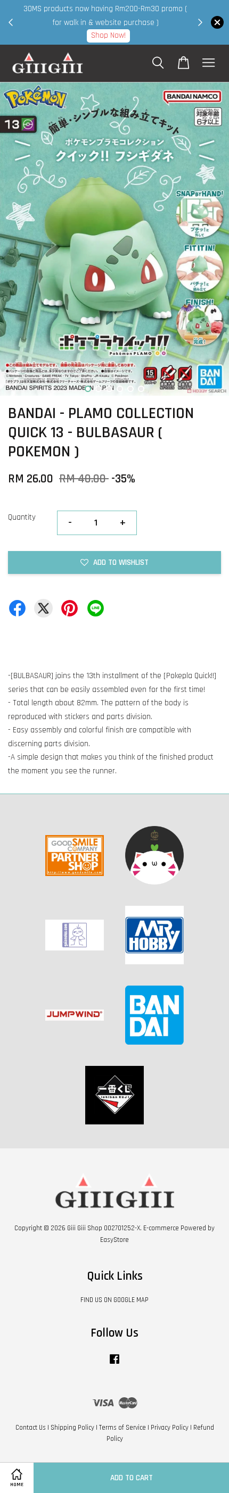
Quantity (22, 517)
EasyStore (114, 1240)
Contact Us (30, 1427)
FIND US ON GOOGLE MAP (114, 1300)
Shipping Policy (72, 1427)
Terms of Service (122, 1427)
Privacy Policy (170, 1427)
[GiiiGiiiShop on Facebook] (114, 1364)
